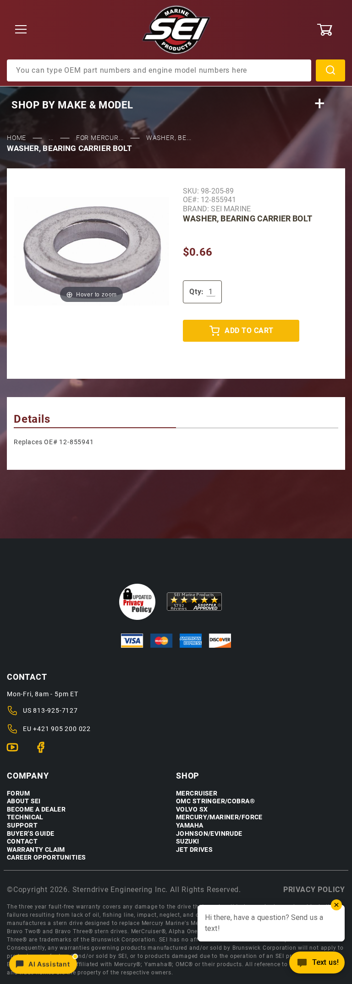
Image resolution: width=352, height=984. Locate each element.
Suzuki (187, 841)
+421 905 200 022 (62, 728)
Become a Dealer (36, 809)
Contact (22, 841)
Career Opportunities (46, 857)
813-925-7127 (55, 710)
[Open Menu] (21, 30)
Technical (25, 817)
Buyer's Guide (30, 833)
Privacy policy (314, 889)
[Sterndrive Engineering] (176, 29)
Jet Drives (194, 849)
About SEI (24, 801)
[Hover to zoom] (91, 251)
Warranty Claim (36, 849)
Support (22, 825)
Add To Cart (249, 330)
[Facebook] (44, 751)
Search (330, 70)
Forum (18, 793)
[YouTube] (16, 751)
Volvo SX (192, 809)
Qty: (196, 291)
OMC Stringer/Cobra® (215, 801)
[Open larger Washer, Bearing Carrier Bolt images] (91, 251)
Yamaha (190, 825)
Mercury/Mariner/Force (219, 817)
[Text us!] (317, 965)
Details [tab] (32, 419)
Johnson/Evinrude (209, 833)
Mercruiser (196, 793)
